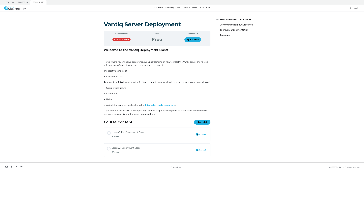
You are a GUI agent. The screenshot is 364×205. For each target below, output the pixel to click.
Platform (23, 2)
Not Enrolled (121, 39)
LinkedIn (21, 167)
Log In (356, 8)
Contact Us (205, 8)
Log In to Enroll (192, 40)
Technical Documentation (234, 29)
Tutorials (225, 35)
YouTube (6, 167)
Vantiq (10, 2)
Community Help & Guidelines (236, 24)
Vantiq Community (13, 8)
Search (349, 8)
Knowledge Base (173, 8)
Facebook (11, 167)
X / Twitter (16, 167)
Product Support (190, 8)
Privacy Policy (176, 167)
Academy (158, 8)
